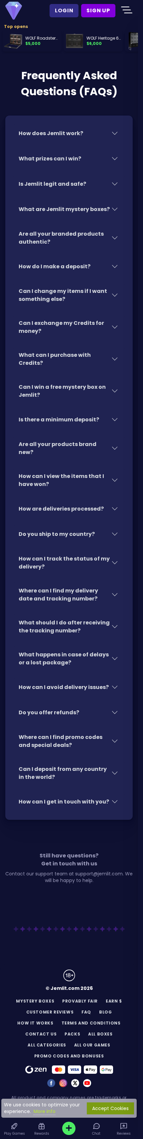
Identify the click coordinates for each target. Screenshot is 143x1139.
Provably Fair (80, 1001)
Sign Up (98, 10)
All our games (92, 1045)
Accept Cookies (110, 1108)
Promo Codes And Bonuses (69, 1056)
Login (64, 10)
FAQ (86, 1012)
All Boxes (100, 1034)
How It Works (35, 1023)
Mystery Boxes (35, 1001)
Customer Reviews (50, 1012)
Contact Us (41, 1034)
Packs (72, 1034)
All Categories (47, 1045)
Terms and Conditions (91, 1023)
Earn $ (114, 1001)
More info (45, 1111)
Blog (105, 1012)
